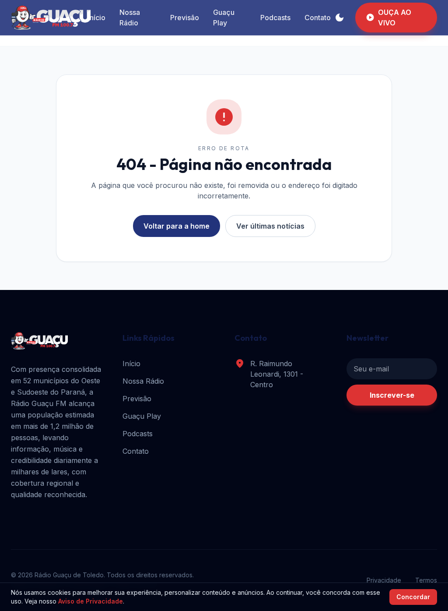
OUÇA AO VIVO (388, 17)
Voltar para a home (177, 226)
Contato (317, 17)
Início (96, 17)
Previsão (184, 17)
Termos (426, 580)
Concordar (413, 596)
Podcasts (275, 17)
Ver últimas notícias (270, 226)
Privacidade (384, 580)
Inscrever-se (392, 395)
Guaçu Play (223, 17)
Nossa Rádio (129, 17)
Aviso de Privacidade (90, 601)
